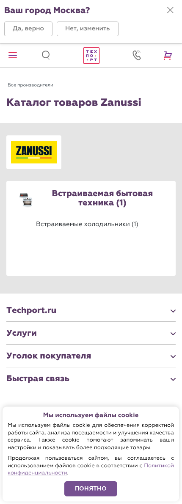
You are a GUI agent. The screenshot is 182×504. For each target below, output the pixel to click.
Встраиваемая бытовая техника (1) (102, 198)
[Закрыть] (170, 10)
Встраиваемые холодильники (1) (87, 224)
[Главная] (91, 55)
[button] (28, 29)
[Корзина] (169, 55)
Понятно (91, 488)
